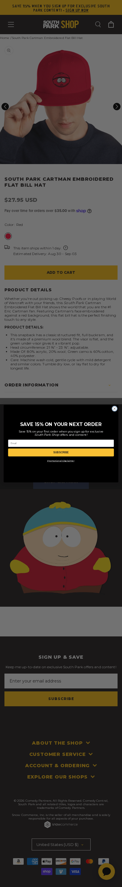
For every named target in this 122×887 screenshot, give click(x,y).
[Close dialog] (114, 408)
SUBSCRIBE (61, 452)
